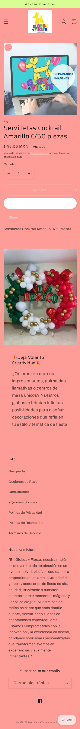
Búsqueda (17, 471)
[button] (6, 22)
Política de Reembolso (26, 522)
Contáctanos (19, 492)
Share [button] (13, 217)
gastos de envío (39, 153)
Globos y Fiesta (33, 722)
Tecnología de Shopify (52, 722)
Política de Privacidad (25, 512)
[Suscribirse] (66, 683)
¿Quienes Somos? (23, 502)
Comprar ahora (40, 203)
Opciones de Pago (23, 481)
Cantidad (10, 164)
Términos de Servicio (25, 533)
